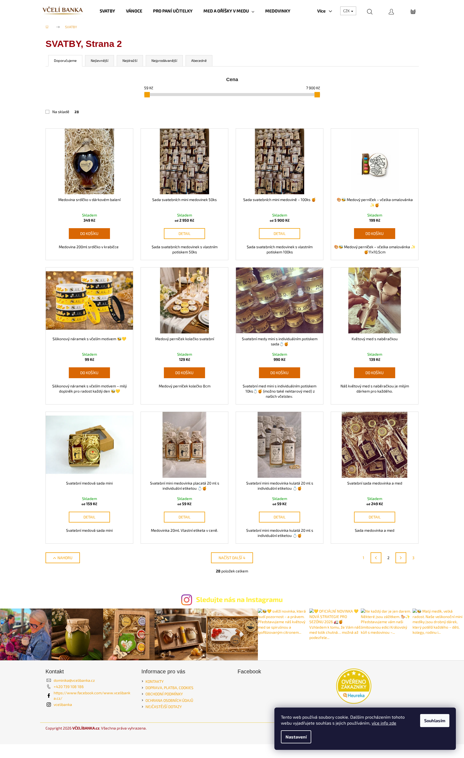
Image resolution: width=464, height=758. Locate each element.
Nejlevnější (99, 60)
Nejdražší (129, 60)
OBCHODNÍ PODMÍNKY (164, 694)
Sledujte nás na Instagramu (239, 599)
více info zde (384, 722)
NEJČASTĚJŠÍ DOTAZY (163, 706)
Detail (184, 233)
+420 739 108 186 (69, 686)
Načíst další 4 (232, 557)
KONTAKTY (154, 681)
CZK (347, 10)
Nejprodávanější (164, 60)
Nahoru (64, 557)
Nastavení (296, 736)
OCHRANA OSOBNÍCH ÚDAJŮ (169, 700)
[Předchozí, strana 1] (376, 557)
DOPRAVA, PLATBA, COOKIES (169, 687)
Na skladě (65, 111)
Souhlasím (434, 720)
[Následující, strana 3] (400, 557)
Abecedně (199, 60)
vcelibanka (63, 704)
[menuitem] (107, 11)
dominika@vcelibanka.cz (74, 680)
